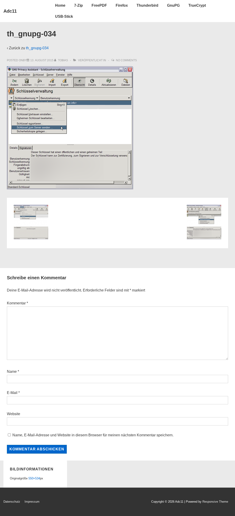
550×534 (34, 478)
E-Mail (12, 393)
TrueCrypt (197, 5)
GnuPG (173, 5)
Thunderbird (147, 5)
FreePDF (99, 5)
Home (60, 5)
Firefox (122, 5)
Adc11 (10, 11)
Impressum (32, 501)
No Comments (126, 60)
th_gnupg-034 (37, 48)
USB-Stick (64, 16)
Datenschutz (11, 501)
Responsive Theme (215, 501)
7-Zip (78, 5)
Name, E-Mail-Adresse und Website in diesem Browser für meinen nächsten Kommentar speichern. (92, 435)
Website (13, 414)
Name (12, 371)
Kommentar (17, 303)
